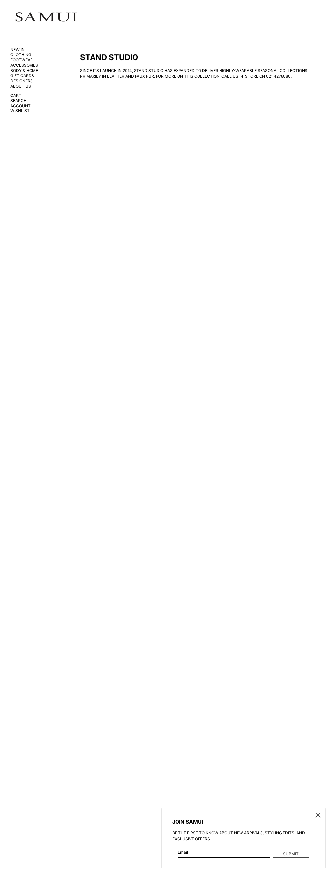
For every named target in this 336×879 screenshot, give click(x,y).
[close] (318, 815)
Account (20, 106)
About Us (20, 86)
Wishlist (20, 110)
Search (18, 101)
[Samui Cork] (46, 17)
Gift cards (22, 76)
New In (17, 50)
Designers (21, 81)
